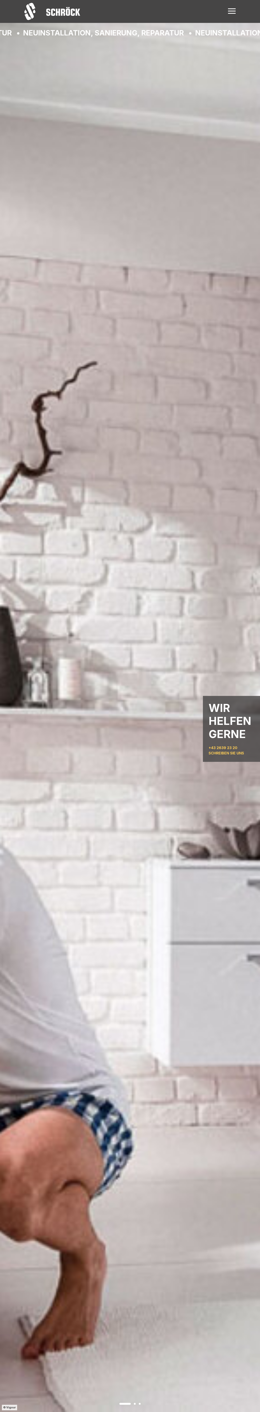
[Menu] (232, 10)
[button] (125, 1404)
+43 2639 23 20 (223, 748)
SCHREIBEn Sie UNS (226, 753)
